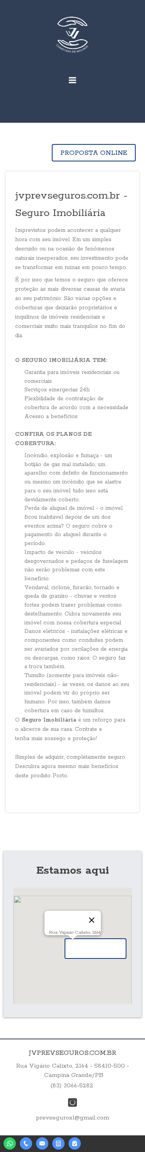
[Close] (91, 920)
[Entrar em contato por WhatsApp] (9, 1142)
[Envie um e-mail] (42, 1142)
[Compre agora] (74, 1142)
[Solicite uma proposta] (58, 1142)
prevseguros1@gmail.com (72, 1118)
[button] (95, 948)
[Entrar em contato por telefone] (26, 1143)
